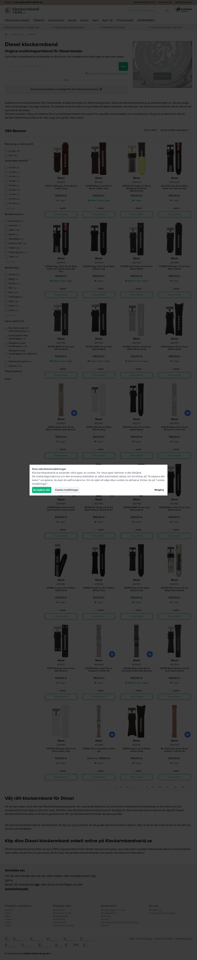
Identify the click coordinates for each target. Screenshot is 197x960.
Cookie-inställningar (67, 490)
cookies (91, 472)
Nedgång (159, 489)
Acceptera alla (41, 490)
